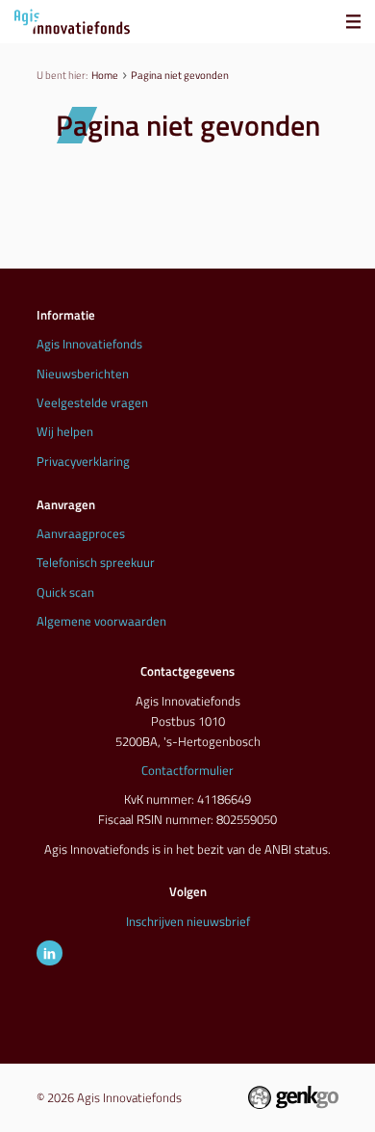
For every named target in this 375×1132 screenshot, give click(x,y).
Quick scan (65, 592)
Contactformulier (187, 770)
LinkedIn (49, 952)
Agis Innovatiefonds (89, 343)
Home (104, 74)
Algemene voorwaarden (101, 620)
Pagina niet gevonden (180, 74)
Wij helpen (65, 431)
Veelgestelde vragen (92, 402)
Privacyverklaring (83, 461)
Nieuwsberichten (83, 373)
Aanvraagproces (81, 533)
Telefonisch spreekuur (96, 562)
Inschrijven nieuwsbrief (188, 921)
